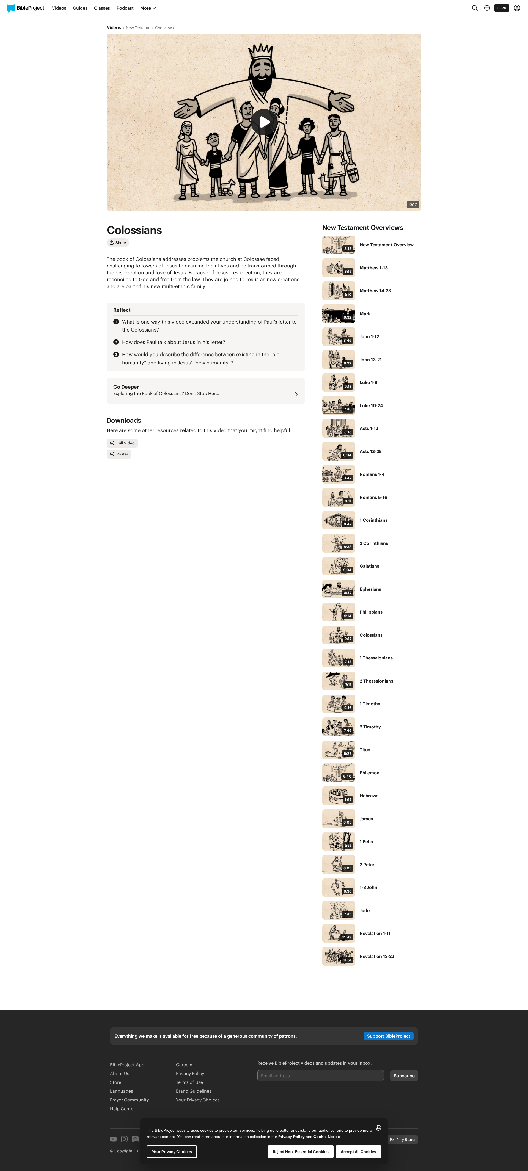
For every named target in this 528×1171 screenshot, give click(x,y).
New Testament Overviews (150, 27)
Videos (114, 27)
